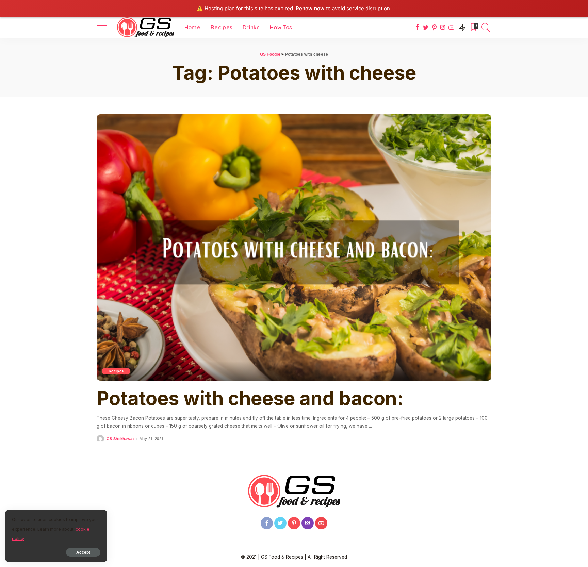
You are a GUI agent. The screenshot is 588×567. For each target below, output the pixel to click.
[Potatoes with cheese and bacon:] (294, 247)
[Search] (485, 27)
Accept (83, 552)
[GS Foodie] (145, 27)
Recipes (116, 371)
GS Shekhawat (120, 439)
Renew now (310, 8)
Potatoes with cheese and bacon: (250, 398)
